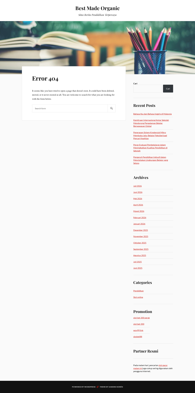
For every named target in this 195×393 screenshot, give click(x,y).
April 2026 (138, 204)
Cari (135, 83)
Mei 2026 (137, 198)
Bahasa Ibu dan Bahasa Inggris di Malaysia (152, 114)
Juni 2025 (137, 268)
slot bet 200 (138, 324)
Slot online (138, 297)
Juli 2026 (137, 186)
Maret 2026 (138, 211)
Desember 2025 (140, 230)
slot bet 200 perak (141, 317)
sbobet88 (137, 336)
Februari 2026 (139, 217)
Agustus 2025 (139, 255)
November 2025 (140, 236)
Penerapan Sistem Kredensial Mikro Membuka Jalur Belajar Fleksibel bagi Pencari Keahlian (150, 135)
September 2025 (140, 249)
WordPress (90, 387)
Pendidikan (138, 290)
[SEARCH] (112, 108)
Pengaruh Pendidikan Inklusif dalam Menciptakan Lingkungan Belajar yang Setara (150, 160)
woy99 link (138, 330)
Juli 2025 (137, 261)
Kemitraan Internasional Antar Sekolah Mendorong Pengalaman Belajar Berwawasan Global (151, 123)
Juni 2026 (137, 192)
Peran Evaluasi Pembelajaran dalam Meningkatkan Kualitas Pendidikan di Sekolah (150, 147)
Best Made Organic (97, 8)
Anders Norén (116, 387)
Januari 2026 (139, 223)
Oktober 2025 (139, 242)
